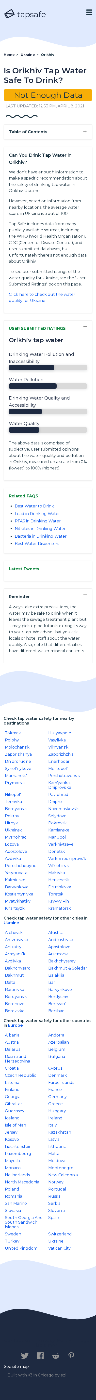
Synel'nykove (18, 768)
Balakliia (56, 975)
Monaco (13, 1168)
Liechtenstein (18, 1146)
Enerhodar (59, 761)
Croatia (12, 1068)
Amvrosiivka (16, 939)
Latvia (54, 1139)
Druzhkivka (59, 887)
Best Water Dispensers (37, 543)
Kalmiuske (15, 880)
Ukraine (11, 922)
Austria (12, 1042)
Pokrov (12, 816)
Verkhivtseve (61, 844)
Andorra (56, 1035)
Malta (53, 1153)
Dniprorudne (18, 761)
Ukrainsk (13, 830)
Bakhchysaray (62, 961)
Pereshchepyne (20, 865)
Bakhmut (14, 975)
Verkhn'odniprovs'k (67, 858)
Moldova (56, 1160)
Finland (12, 1089)
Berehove (14, 1003)
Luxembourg (18, 1153)
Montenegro (60, 1168)
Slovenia (56, 1210)
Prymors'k (15, 782)
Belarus (12, 1049)
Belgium (56, 1049)
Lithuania (57, 1146)
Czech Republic (20, 1075)
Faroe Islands (61, 1082)
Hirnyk (11, 823)
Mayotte (13, 1160)
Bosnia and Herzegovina (17, 1058)
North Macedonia (22, 1182)
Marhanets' (16, 775)
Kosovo (12, 1139)
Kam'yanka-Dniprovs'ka (59, 785)
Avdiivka (13, 858)
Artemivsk (58, 954)
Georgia (12, 1096)
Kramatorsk (59, 908)
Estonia (12, 1082)
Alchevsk (14, 932)
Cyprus (55, 1068)
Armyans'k (15, 954)
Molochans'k (17, 747)
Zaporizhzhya (18, 754)
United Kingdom (21, 1248)
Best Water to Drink (34, 506)
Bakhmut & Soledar (67, 968)
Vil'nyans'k (58, 747)
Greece (55, 1104)
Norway (56, 1182)
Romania (13, 1196)
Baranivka (14, 989)
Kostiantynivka (19, 894)
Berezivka (14, 1011)
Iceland (12, 1118)
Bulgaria (56, 1056)
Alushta (56, 932)
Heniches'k (59, 880)
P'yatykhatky (18, 901)
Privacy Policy (55, 1340)
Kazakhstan (59, 1132)
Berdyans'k (16, 808)
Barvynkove (17, 887)
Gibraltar (13, 1104)
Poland (12, 1189)
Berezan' (57, 1003)
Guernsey (14, 1111)
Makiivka (56, 872)
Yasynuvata (16, 872)
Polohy (12, 740)
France (55, 1089)
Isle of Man (15, 1125)
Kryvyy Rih (58, 901)
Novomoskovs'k (63, 808)
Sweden (13, 1234)
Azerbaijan (58, 1042)
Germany (57, 1096)
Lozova (12, 844)
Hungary (57, 1111)
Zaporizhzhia (61, 754)
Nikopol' (13, 794)
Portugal (57, 1189)
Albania (12, 1035)
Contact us (17, 1340)
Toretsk (55, 894)
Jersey (11, 1132)
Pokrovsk (57, 823)
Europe (15, 1025)
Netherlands (17, 1175)
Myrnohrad (16, 837)
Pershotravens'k (64, 775)
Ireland (55, 1118)
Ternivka (13, 801)
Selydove (57, 816)
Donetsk (56, 851)
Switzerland (60, 1234)
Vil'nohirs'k (58, 865)
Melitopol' (58, 768)
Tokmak (13, 733)
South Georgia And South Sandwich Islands (24, 1222)
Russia (54, 1196)
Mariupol (57, 837)
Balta (10, 982)
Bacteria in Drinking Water (41, 536)
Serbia (54, 1203)
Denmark (57, 1075)
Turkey (12, 1241)
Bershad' (56, 1011)
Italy (52, 1125)
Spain (53, 1217)
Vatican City (59, 1248)
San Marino (16, 1203)
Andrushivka (60, 939)
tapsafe (30, 14)
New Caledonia (63, 1175)
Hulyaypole (59, 733)
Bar (51, 982)
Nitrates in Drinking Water (40, 528)
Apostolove (16, 851)
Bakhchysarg (18, 968)
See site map (16, 1366)
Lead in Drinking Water (37, 513)
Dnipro (55, 801)
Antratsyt (14, 947)
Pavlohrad (58, 794)
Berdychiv (58, 996)
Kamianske (58, 830)
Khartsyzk (15, 908)
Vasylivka (57, 740)
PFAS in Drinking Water (38, 521)
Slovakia (13, 1210)
